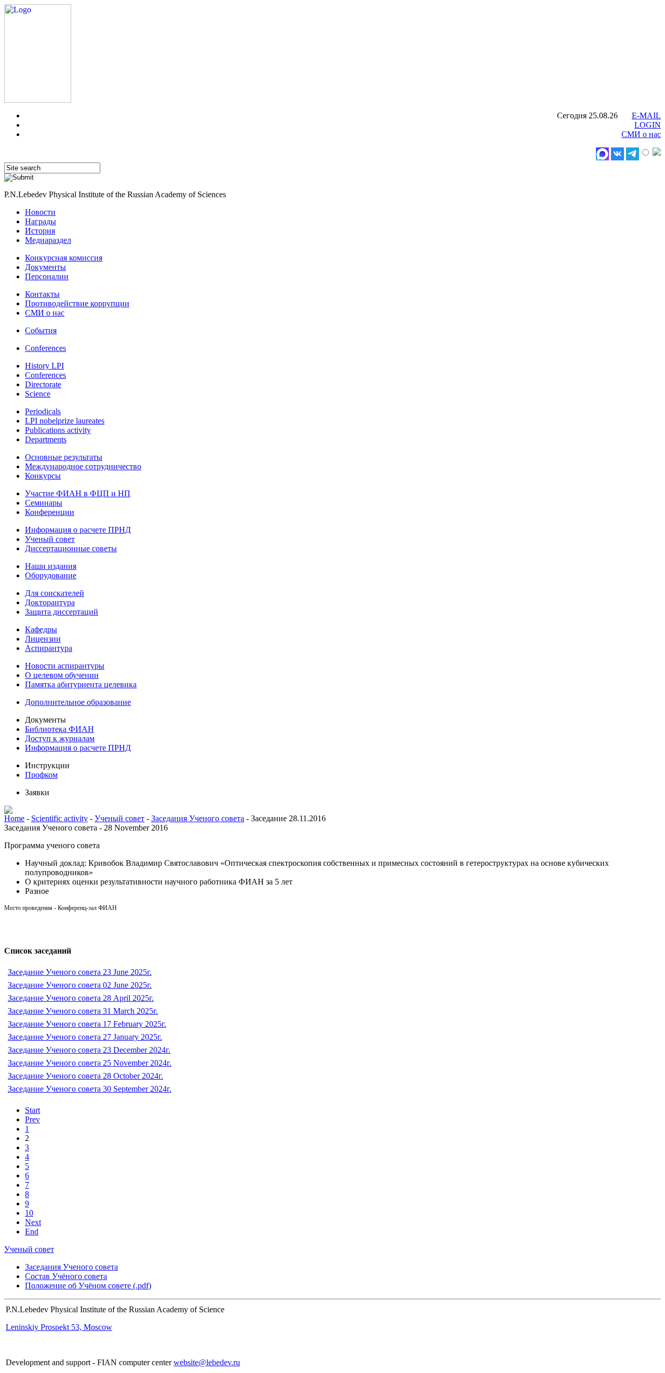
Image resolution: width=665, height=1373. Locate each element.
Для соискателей (54, 593)
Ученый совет (50, 539)
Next (33, 1222)
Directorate (43, 384)
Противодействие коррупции (77, 303)
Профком (41, 774)
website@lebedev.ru (207, 1362)
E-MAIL (646, 115)
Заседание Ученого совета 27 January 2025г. (85, 1036)
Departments (45, 439)
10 (29, 1212)
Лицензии (43, 638)
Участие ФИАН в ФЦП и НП (77, 493)
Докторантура (50, 602)
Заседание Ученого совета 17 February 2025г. (87, 1023)
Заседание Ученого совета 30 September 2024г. (89, 1088)
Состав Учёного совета (66, 1276)
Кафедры (41, 629)
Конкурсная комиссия (63, 257)
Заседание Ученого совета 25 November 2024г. (89, 1062)
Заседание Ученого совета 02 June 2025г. (80, 985)
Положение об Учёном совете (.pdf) (88, 1285)
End (31, 1231)
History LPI (44, 365)
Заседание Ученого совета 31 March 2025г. (83, 1011)
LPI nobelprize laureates (64, 420)
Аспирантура (48, 648)
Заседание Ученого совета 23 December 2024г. (89, 1049)
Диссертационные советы (71, 548)
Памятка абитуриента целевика (81, 684)
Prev (32, 1119)
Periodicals (43, 411)
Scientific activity (59, 818)
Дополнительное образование (78, 702)
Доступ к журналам (60, 738)
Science (37, 393)
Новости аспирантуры (64, 665)
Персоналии (47, 276)
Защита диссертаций (61, 611)
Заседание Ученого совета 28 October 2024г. (85, 1075)
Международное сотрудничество (83, 466)
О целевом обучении (62, 675)
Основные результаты (63, 457)
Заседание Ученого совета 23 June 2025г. (80, 972)
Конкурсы (43, 475)
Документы (45, 267)
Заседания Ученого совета (197, 818)
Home (14, 818)
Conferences (45, 348)
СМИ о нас (641, 134)
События (41, 330)
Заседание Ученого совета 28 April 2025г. (81, 998)
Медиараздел (48, 240)
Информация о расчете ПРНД (78, 529)
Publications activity (58, 430)
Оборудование (50, 575)
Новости (40, 212)
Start (32, 1110)
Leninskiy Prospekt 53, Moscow (59, 1327)
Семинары (43, 502)
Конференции (49, 512)
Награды (40, 221)
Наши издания (50, 566)
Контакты (42, 294)
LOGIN (647, 124)
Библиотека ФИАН (59, 729)
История (40, 230)
